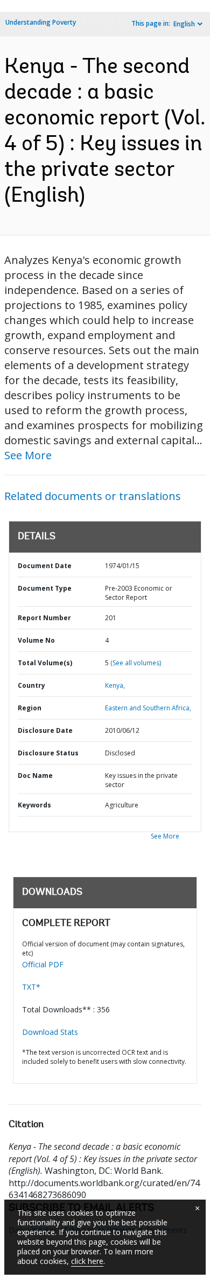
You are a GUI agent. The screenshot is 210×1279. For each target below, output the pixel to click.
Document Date (45, 565)
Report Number (44, 617)
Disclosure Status (48, 753)
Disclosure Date (45, 730)
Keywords (34, 805)
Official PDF (43, 964)
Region (29, 707)
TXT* (31, 987)
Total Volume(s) (45, 662)
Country (31, 685)
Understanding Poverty (40, 22)
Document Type (45, 588)
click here (87, 1261)
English (184, 23)
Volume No (36, 640)
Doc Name (35, 775)
